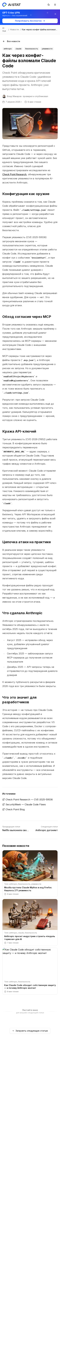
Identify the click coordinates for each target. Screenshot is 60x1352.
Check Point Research (14, 174)
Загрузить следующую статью (32, 1030)
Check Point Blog (15, 809)
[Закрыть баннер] (55, 14)
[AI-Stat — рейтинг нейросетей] (11, 5)
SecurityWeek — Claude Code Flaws (26, 804)
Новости (14, 29)
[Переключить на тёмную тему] (48, 4)
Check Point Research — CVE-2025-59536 (29, 799)
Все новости (13, 41)
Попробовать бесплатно (28, 21)
